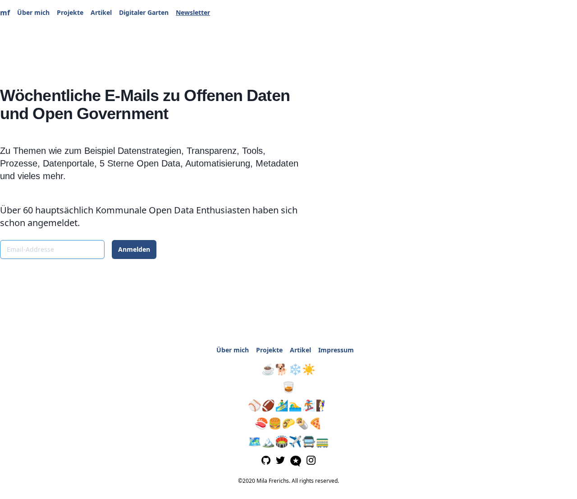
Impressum (336, 350)
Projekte (70, 12)
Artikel (101, 12)
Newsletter (193, 12)
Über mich (33, 12)
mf (5, 13)
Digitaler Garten (144, 12)
